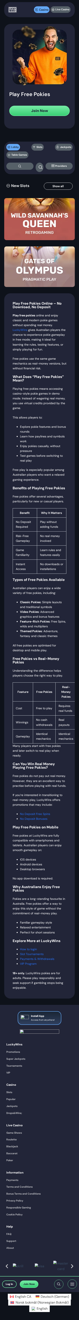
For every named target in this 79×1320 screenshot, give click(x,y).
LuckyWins (20, 330)
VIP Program (28, 964)
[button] (17, 186)
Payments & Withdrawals (37, 959)
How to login (28, 949)
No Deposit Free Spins (35, 814)
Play (39, 226)
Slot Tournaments (32, 954)
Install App (37, 1016)
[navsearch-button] (19, 166)
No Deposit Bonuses (33, 819)
